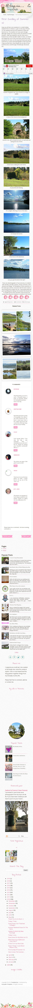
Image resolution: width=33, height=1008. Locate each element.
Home (4, 548)
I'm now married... (13, 576)
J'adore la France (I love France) (16, 790)
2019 (8, 879)
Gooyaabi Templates (7, 984)
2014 (8, 890)
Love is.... (12, 595)
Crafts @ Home (17, 409)
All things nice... (9, 302)
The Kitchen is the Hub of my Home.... (18, 633)
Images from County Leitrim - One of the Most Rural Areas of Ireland (16, 330)
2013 (8, 892)
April (10, 955)
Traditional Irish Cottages (15, 642)
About (4, 550)
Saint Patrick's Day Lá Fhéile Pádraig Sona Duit (20, 567)
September (12, 908)
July (10, 912)
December (12, 901)
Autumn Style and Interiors (19, 755)
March (10, 957)
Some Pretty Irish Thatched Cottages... (16, 924)
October (11, 906)
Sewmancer (16, 455)
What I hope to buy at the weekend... (17, 586)
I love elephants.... (13, 614)
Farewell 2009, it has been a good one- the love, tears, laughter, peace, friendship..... (19, 766)
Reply (15, 404)
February (11, 959)
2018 (8, 881)
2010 (8, 899)
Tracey (15, 470)
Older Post (26, 536)
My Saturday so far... (17, 746)
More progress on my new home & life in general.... (20, 774)
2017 (8, 883)
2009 (8, 965)
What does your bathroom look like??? (16, 940)
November (12, 903)
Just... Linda (16, 489)
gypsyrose (16, 389)
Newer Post (7, 536)
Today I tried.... (12, 921)
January (11, 962)
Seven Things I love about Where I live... (16, 946)
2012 (8, 895)
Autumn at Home (16, 378)
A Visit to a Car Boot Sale (16, 943)
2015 (8, 888)
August (11, 910)
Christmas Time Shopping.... (16, 605)
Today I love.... (12, 935)
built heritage (11, 14)
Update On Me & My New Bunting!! (15, 932)
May (10, 917)
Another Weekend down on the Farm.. (18, 928)
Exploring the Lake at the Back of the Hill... (16, 355)
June (10, 915)
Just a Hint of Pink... (14, 623)
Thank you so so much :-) (16, 919)
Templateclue (14, 982)
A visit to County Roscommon (16, 557)
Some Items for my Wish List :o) (17, 937)
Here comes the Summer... (16, 952)
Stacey (15, 432)
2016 (8, 885)
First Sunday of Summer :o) (16, 950)
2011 (8, 897)
